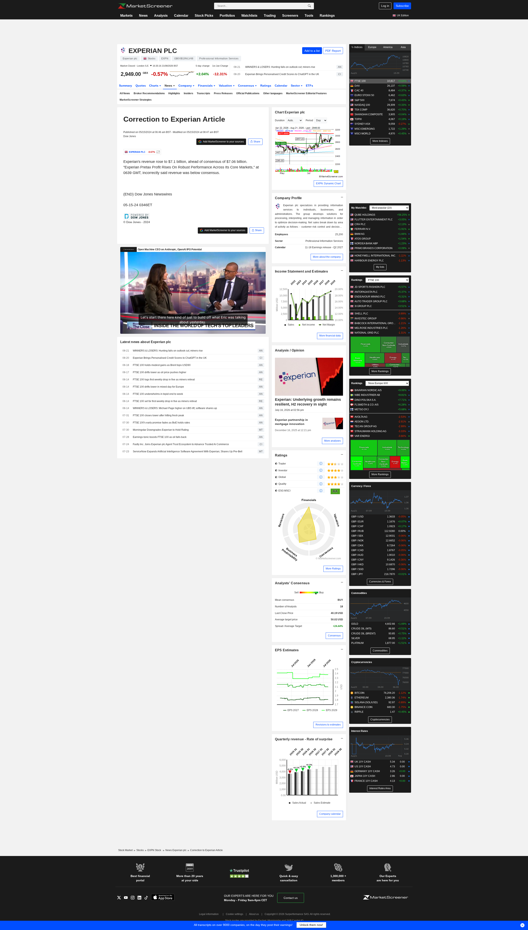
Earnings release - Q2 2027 (327, 247)
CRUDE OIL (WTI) (361, 628)
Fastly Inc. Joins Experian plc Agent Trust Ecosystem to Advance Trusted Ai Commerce (181, 444)
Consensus (246, 85)
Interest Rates (359, 731)
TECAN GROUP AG (366, 426)
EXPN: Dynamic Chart (328, 183)
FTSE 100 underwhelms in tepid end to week (158, 394)
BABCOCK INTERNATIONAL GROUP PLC (375, 323)
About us (254, 914)
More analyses (332, 440)
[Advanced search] (309, 6)
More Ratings (333, 568)
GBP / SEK (357, 535)
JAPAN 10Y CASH (365, 776)
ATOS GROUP (363, 238)
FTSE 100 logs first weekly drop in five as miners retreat (164, 379)
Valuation (226, 85)
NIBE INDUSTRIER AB (367, 395)
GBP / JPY (357, 574)
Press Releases (223, 93)
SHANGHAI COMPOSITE (369, 114)
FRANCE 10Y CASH (366, 781)
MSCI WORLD (363, 133)
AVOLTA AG (361, 416)
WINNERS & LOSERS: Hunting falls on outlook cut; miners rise (280, 67)
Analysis (161, 15)
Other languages (273, 93)
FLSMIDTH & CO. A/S (366, 404)
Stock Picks (204, 15)
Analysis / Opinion (289, 350)
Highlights (174, 93)
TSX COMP (361, 109)
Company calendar (330, 813)
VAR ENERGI (362, 436)
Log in (385, 5)
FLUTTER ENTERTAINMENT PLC (374, 219)
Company (185, 85)
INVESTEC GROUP (366, 318)
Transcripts (203, 93)
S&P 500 (359, 100)
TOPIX (358, 119)
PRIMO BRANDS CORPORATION (373, 248)
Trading (270, 15)
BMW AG (359, 234)
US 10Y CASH (363, 766)
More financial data (330, 335)
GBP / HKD (357, 564)
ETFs (309, 85)
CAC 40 (359, 90)
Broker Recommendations (149, 93)
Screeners (290, 15)
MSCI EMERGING (365, 128)
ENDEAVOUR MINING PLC (370, 296)
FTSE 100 (360, 81)
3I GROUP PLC (363, 306)
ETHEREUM (362, 697)
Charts (154, 85)
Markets (126, 15)
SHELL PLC (361, 313)
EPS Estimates (287, 650)
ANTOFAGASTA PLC (366, 291)
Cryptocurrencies (361, 662)
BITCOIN (359, 692)
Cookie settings (234, 914)
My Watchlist (358, 207)
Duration (280, 120)
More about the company (327, 256)
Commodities (359, 593)
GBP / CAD (357, 550)
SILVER (355, 638)
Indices (358, 47)
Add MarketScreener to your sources (223, 141)
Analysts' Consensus (292, 583)
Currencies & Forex (380, 581)
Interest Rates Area (380, 788)
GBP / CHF (357, 526)
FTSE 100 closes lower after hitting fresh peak (158, 415)
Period (309, 120)
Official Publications (247, 93)
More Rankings (380, 371)
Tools (309, 15)
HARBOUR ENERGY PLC (369, 260)
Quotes (141, 85)
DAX (357, 85)
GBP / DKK (357, 545)
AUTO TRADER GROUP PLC (371, 301)
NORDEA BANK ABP (366, 243)
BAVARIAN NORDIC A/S (368, 390)
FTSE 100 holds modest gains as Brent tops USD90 (162, 365)
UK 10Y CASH (363, 761)
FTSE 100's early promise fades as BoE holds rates (161, 422)
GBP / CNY (357, 559)
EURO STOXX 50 (364, 95)
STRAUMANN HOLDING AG (370, 431)
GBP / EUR (357, 521)
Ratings (265, 85)
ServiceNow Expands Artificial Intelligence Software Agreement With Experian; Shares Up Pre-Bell (187, 451)
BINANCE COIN (363, 707)
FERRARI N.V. (363, 229)
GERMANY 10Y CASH (367, 771)
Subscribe (402, 5)
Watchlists (249, 15)
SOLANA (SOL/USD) (366, 702)
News (143, 15)
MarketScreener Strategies (136, 99)
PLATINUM (357, 643)
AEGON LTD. (362, 421)
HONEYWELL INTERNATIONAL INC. (375, 255)
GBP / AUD (357, 555)
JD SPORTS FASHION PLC (370, 287)
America (387, 47)
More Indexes (380, 141)
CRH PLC (360, 224)
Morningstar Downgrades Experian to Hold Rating (161, 429)
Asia (403, 47)
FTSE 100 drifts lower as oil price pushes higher (159, 372)
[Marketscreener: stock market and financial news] (145, 6)
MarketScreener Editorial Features (306, 93)
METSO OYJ (362, 409)
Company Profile (288, 198)
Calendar (181, 15)
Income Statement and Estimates (301, 271)
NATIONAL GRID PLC (367, 332)
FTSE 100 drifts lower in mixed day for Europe (158, 386)
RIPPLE (359, 711)
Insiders (188, 93)
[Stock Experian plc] (158, 152)
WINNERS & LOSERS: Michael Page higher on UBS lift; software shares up (175, 408)
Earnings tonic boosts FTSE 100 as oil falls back (159, 437)
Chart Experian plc (290, 112)
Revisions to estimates (328, 724)
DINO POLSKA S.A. (365, 400)
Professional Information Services (324, 241)
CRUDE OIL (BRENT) (363, 633)
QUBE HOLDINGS (365, 214)
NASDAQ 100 (362, 104)
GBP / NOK (357, 540)
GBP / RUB (357, 531)
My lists (380, 267)
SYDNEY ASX (362, 123)
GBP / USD (357, 516)
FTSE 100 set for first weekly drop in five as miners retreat (165, 401)
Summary (125, 85)
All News (125, 93)
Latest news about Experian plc (145, 342)
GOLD (354, 623)
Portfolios (227, 15)
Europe (372, 47)
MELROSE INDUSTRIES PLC (371, 328)
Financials (205, 85)
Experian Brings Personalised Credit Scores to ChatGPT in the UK (282, 74)
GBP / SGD (357, 569)
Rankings (327, 15)
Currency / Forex (361, 486)
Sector (296, 85)
